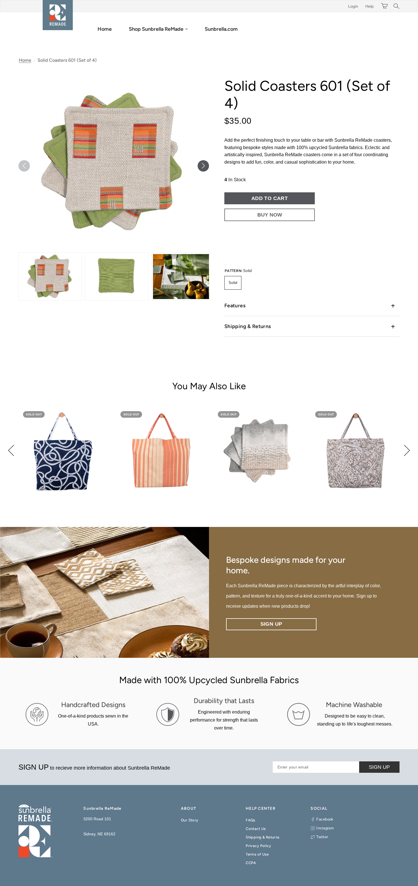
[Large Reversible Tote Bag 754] (62, 451)
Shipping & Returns (247, 326)
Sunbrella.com (221, 29)
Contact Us (256, 829)
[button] (203, 166)
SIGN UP (379, 767)
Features (234, 305)
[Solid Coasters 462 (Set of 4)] (257, 451)
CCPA (251, 863)
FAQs (250, 820)
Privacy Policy (258, 846)
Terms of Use (257, 854)
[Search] (395, 6)
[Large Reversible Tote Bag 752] (355, 451)
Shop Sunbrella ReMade (156, 29)
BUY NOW (269, 215)
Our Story (189, 820)
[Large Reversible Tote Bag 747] (160, 451)
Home (105, 29)
